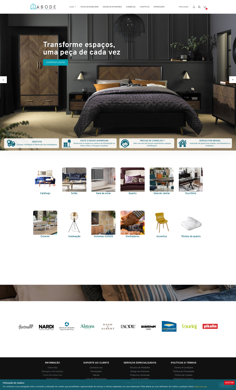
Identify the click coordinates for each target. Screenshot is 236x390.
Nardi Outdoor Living (85, 336)
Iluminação (74, 236)
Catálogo (45, 193)
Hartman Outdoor (65, 336)
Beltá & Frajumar (45, 336)
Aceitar (229, 382)
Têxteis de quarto (191, 236)
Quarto (133, 193)
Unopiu (168, 336)
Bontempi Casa (188, 336)
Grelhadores (132, 236)
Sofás (74, 193)
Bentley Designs (106, 336)
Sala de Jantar (162, 193)
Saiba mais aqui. (201, 386)
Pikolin (24, 336)
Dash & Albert (147, 336)
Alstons (127, 336)
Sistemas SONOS (103, 236)
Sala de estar (103, 193)
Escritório (190, 193)
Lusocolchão (209, 336)
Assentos (161, 236)
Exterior (45, 236)
